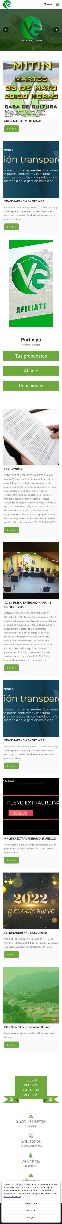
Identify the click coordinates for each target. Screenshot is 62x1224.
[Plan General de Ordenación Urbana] (31, 995)
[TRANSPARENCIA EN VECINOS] (31, 169)
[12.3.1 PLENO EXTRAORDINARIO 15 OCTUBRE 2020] (31, 570)
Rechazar (31, 1210)
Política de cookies (12, 1196)
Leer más (11, 129)
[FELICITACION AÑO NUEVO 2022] (31, 901)
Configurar (31, 1217)
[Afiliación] (31, 356)
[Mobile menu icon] (57, 4)
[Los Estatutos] (31, 437)
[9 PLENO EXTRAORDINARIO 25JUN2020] (31, 806)
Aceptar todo (31, 1203)
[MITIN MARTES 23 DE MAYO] (31, 89)
